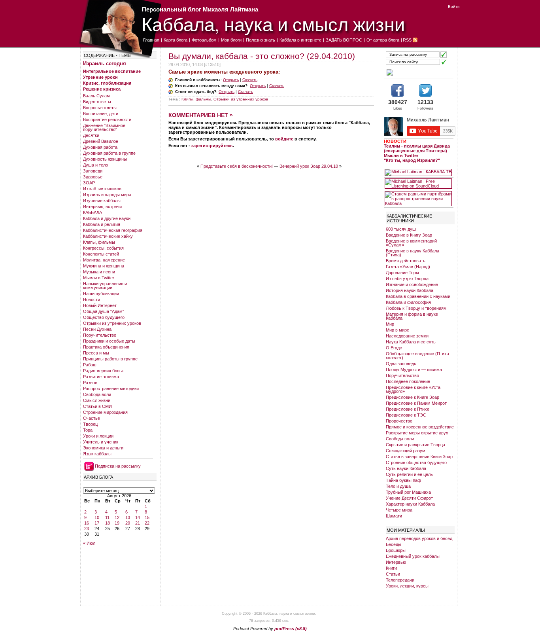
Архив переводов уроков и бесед (419, 538)
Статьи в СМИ (97, 406)
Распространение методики (111, 388)
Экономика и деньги (103, 447)
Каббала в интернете (300, 40)
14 (137, 517)
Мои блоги (231, 40)
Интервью (396, 562)
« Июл (89, 543)
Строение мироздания (105, 412)
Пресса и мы (96, 353)
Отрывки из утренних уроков (112, 323)
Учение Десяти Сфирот (409, 498)
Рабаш (89, 364)
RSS (407, 40)
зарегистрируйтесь (212, 145)
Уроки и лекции (98, 436)
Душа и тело (95, 165)
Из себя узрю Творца (407, 278)
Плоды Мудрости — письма (414, 369)
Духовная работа (100, 147)
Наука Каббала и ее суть (411, 342)
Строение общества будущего (416, 462)
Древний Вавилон (100, 141)
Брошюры (396, 550)
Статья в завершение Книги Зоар (419, 457)
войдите (284, 138)
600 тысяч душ (401, 229)
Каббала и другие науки (106, 218)
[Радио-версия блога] (418, 72)
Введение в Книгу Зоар (409, 235)
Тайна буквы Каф (403, 480)
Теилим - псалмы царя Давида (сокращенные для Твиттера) (417, 148)
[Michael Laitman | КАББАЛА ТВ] (418, 172)
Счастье (91, 418)
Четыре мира (399, 510)
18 (107, 523)
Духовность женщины (105, 159)
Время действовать (405, 261)
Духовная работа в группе (109, 153)
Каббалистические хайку (108, 236)
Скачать (249, 80)
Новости (91, 299)
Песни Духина (97, 329)
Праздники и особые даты (109, 341)
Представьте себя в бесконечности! (236, 166)
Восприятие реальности (107, 119)
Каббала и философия (408, 302)
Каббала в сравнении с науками (418, 296)
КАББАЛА (92, 212)
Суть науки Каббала (406, 468)
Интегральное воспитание (112, 71)
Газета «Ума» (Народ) (408, 267)
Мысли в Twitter (98, 277)
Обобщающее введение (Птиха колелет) (417, 356)
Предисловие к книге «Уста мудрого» (413, 389)
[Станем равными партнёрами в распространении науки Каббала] (418, 198)
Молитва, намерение (104, 260)
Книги (391, 568)
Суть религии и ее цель (409, 474)
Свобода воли (97, 394)
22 (147, 523)
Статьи (393, 574)
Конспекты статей (101, 254)
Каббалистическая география (112, 230)
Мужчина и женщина (103, 265)
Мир (390, 324)
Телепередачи (400, 580)
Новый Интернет (100, 305)
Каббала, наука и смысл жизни (273, 23)
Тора (88, 430)
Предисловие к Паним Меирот (416, 403)
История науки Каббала (409, 290)
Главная (151, 40)
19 (117, 523)
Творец (90, 424)
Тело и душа (398, 486)
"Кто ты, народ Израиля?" (412, 160)
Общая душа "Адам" (103, 311)
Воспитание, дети (100, 113)
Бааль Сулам (96, 95)
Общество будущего (104, 317)
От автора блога (382, 40)
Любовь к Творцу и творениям (416, 308)
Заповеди (92, 171)
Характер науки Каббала (410, 504)
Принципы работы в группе (110, 358)
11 (107, 517)
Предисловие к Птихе (407, 409)
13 (127, 517)
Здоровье (92, 176)
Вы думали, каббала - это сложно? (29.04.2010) (261, 56)
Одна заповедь (401, 364)
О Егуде (394, 348)
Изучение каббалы (102, 200)
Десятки (91, 135)
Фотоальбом (204, 40)
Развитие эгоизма (101, 376)
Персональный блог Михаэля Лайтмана (200, 9)
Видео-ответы (97, 101)
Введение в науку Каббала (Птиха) (412, 253)
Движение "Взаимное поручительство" (104, 127)
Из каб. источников (102, 188)
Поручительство (99, 335)
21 (137, 523)
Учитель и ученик (100, 442)
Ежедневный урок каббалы (413, 556)
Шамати (394, 516)
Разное (90, 382)
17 (96, 523)
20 (127, 523)
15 (147, 517)
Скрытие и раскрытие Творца (415, 445)
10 (96, 517)
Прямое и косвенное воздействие (420, 427)
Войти (454, 6)
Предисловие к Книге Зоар (412, 397)
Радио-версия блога (103, 370)
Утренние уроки (100, 77)
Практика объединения (106, 347)
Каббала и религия (101, 224)
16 (86, 523)
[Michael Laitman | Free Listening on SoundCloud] (418, 183)
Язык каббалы (97, 453)
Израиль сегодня (104, 63)
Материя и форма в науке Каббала (412, 316)
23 (86, 528)
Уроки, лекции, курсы (407, 586)
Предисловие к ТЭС (406, 415)
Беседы (393, 544)
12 (117, 517)
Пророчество (399, 421)
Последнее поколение (408, 381)
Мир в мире (397, 330)
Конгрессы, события (103, 248)
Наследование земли (407, 336)
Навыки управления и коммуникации (105, 285)
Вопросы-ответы (100, 107)
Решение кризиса (102, 89)
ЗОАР (89, 182)
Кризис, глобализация (107, 83)
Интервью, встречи (102, 206)
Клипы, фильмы (99, 242)
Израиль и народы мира (107, 194)
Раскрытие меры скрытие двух (417, 433)
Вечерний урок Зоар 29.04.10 (308, 166)
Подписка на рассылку (118, 466)
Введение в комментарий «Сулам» (411, 243)
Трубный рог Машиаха (408, 492)
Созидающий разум (405, 451)
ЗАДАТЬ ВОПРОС (344, 40)
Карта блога (175, 40)
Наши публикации (101, 293)
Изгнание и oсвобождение (412, 284)
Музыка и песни (99, 271)
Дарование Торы (402, 273)
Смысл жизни (96, 400)
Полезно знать (260, 40)
